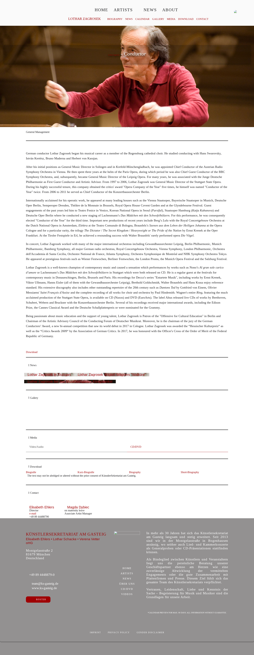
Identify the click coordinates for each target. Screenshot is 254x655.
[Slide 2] (127, 425)
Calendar (142, 19)
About (170, 10)
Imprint (95, 632)
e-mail (32, 513)
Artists (123, 10)
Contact (202, 19)
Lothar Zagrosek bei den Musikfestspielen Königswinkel (70, 381)
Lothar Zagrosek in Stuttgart (49, 374)
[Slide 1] (123, 425)
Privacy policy (119, 632)
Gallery (158, 19)
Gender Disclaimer (150, 632)
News (150, 10)
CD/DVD (127, 589)
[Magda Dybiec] (78, 503)
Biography (115, 19)
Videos (127, 594)
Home (101, 10)
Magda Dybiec (78, 507)
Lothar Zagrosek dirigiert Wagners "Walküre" (112, 374)
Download (186, 19)
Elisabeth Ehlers (41, 507)
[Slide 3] (130, 425)
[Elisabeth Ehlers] (41, 503)
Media (171, 19)
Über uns (127, 584)
